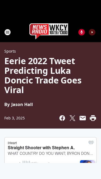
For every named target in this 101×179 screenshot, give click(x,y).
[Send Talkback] (81, 32)
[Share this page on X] (72, 118)
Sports (10, 51)
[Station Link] (48, 32)
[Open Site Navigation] (7, 32)
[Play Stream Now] (92, 32)
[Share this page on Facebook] (62, 118)
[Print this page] (93, 118)
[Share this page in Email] (82, 118)
